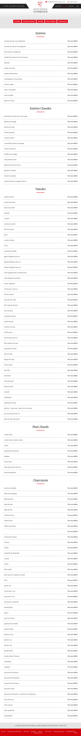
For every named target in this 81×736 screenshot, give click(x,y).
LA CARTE (65, 6)
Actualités (48, 731)
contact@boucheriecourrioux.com (56, 2)
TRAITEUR (58, 6)
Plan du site (38, 733)
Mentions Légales (58, 731)
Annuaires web (70, 731)
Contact (71, 6)
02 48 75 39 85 (73, 2)
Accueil (5, 6)
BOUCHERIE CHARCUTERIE (16, 6)
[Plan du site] (77, 6)
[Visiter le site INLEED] (76, 732)
